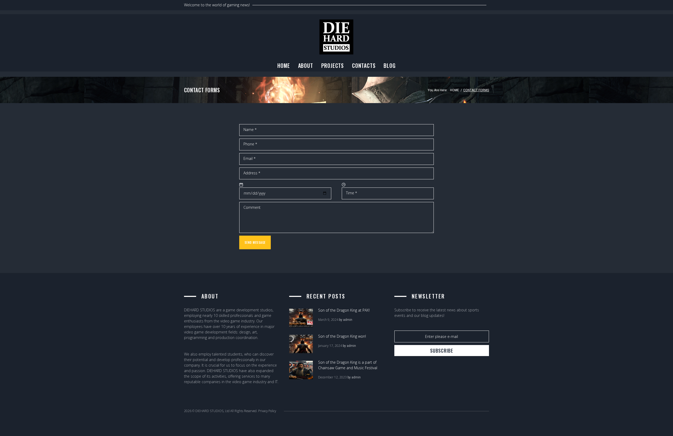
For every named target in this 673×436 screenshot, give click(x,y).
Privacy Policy (267, 411)
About (305, 65)
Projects (332, 65)
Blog (389, 65)
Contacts (363, 65)
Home (283, 65)
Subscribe (441, 350)
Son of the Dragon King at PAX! (344, 310)
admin (347, 320)
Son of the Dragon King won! (342, 336)
